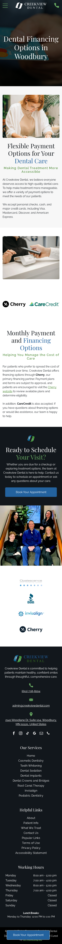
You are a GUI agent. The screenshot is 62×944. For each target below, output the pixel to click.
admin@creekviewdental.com (31, 705)
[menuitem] (31, 756)
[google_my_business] (34, 734)
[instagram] (20, 734)
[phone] (48, 734)
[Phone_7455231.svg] (56, 7)
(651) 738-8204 (31, 691)
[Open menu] (5, 5)
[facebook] (13, 734)
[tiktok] (27, 734)
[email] (41, 734)
